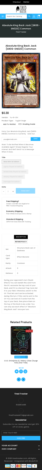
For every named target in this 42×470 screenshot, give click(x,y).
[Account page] (34, 16)
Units (4, 187)
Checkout (17, 2)
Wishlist (26, 2)
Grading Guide (29, 124)
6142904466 (21, 405)
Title (3, 157)
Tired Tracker (21, 32)
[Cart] (38, 16)
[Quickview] (17, 371)
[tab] (21, 237)
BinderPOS (33, 461)
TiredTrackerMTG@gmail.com (21, 415)
